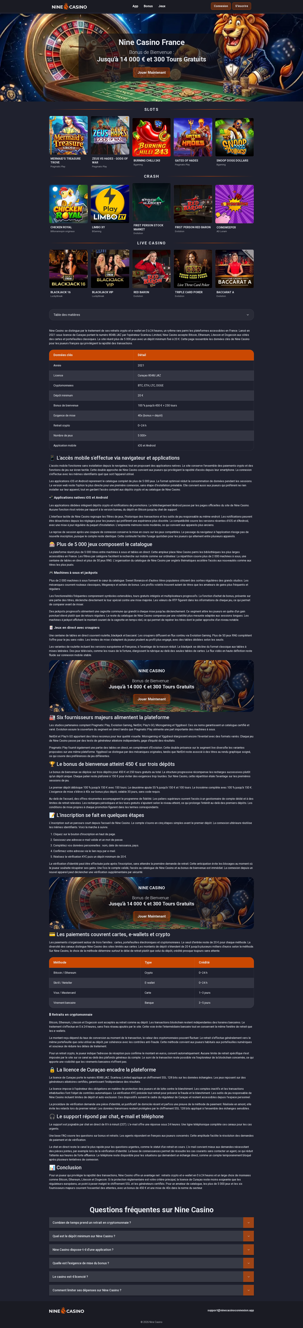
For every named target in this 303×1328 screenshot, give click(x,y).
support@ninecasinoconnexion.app (230, 1310)
